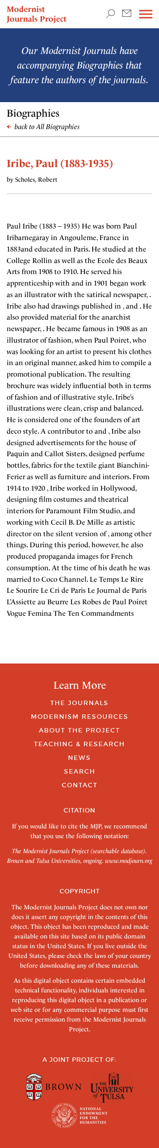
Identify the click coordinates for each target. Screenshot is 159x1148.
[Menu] (145, 14)
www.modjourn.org (128, 860)
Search (79, 771)
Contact (80, 785)
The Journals (79, 703)
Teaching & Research (79, 744)
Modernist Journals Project (37, 13)
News (79, 758)
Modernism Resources (80, 717)
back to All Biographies (46, 126)
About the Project (79, 730)
